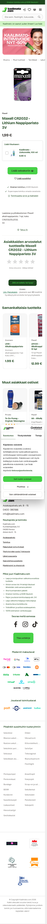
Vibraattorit (30, 738)
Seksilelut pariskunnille (11, 748)
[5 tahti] (32, 261)
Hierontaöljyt (10, 810)
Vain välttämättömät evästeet (22, 494)
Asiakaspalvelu (9, 537)
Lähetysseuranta (10, 556)
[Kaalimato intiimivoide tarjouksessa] (22, 41)
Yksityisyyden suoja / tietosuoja (16, 551)
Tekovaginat (30, 753)
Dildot (27, 732)
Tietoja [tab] (38, 435)
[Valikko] (40, 9)
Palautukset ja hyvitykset (13, 547)
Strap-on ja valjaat (32, 784)
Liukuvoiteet (9, 805)
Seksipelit (29, 805)
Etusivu (6, 60)
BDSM (6, 789)
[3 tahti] (21, 261)
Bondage (7, 784)
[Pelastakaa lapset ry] (11, 843)
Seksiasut (8, 753)
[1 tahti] (9, 261)
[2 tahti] (15, 261)
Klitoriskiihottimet (32, 743)
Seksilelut (8, 732)
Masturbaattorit (32, 758)
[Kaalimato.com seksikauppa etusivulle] (12, 9)
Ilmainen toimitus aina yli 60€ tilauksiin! (22, 2)
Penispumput (10, 774)
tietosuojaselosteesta (21, 470)
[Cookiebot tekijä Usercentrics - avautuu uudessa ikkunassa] (31, 428)
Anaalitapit (30, 774)
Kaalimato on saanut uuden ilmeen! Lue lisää (22, 24)
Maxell (4, 113)
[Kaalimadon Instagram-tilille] (25, 624)
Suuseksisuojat (10, 799)
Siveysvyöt (29, 779)
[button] (39, 17)
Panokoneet (30, 799)
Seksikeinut (30, 789)
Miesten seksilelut (11, 738)
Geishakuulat (9, 815)
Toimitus (6, 542)
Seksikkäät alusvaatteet (11, 758)
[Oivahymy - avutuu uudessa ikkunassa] (34, 862)
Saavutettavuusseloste (12, 561)
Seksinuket (30, 794)
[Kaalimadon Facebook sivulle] (15, 624)
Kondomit (8, 794)
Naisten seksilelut (11, 743)
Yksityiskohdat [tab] (24, 435)
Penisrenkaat (10, 779)
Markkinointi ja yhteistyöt (14, 565)
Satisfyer (29, 748)
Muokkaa (21, 487)
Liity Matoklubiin (10, 292)
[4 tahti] (26, 261)
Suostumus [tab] (8, 435)
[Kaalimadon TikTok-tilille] (35, 624)
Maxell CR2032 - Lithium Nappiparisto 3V (20, 123)
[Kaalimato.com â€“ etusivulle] (12, 499)
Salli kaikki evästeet (22, 479)
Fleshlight (29, 763)
